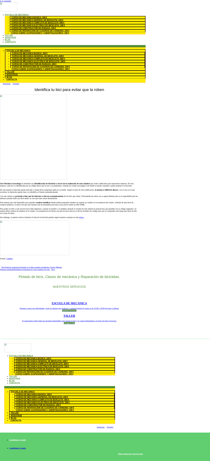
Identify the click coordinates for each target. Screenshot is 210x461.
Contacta (10, 42)
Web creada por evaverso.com (130, 454)
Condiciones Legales (17, 440)
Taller (9, 35)
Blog (7, 40)
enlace (81, 217)
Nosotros (10, 38)
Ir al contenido (5, 1)
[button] (73, 46)
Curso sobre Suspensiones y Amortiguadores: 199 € (40, 33)
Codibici (9, 259)
